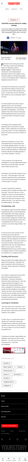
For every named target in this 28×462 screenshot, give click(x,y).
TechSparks (13, 20)
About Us (3, 431)
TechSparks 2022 (8, 382)
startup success (8, 370)
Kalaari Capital (7, 367)
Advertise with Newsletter (10, 426)
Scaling (19, 367)
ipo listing (17, 374)
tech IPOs (6, 378)
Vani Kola (6, 363)
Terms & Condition (5, 433)
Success (6, 374)
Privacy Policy (22, 431)
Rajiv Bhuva (12, 37)
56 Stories (19, 37)
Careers (12, 431)
